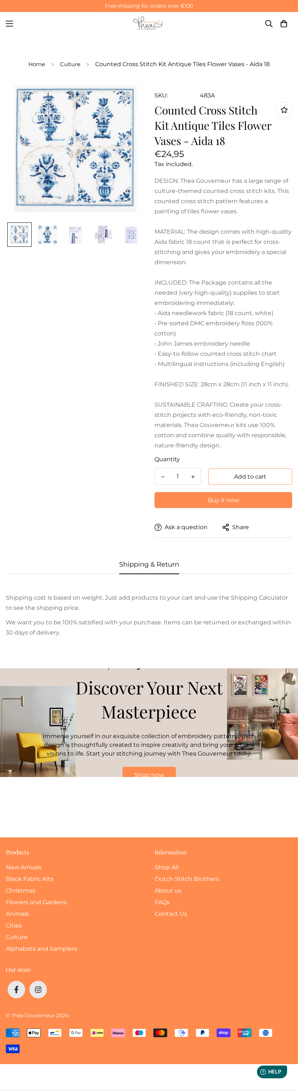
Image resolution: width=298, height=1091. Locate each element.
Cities (14, 925)
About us (168, 890)
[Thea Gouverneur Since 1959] (149, 23)
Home (36, 64)
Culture (70, 64)
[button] (283, 23)
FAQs (162, 902)
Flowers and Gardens (36, 902)
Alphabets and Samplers (41, 948)
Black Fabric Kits (29, 878)
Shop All (166, 867)
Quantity (167, 459)
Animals (17, 913)
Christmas (20, 890)
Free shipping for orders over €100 (149, 6)
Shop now (149, 775)
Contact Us (171, 913)
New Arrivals (23, 867)
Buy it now (223, 500)
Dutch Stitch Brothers (187, 878)
